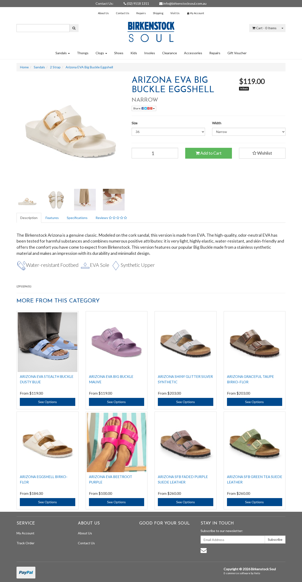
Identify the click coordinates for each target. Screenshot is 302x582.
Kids (133, 53)
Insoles (149, 53)
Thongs (82, 53)
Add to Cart (211, 153)
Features (52, 218)
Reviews (102, 218)
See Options (47, 402)
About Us (103, 13)
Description (29, 218)
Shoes (118, 53)
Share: (137, 108)
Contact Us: (104, 3)
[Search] (74, 28)
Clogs (100, 53)
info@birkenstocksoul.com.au (184, 3)
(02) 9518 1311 (137, 3)
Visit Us (175, 13)
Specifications (77, 218)
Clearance (169, 53)
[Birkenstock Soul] (151, 30)
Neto (257, 573)
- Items (266, 28)
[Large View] (27, 200)
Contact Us (122, 13)
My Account (25, 533)
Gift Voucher (237, 53)
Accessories (193, 53)
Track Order (25, 543)
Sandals (61, 53)
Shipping (158, 13)
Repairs (141, 13)
